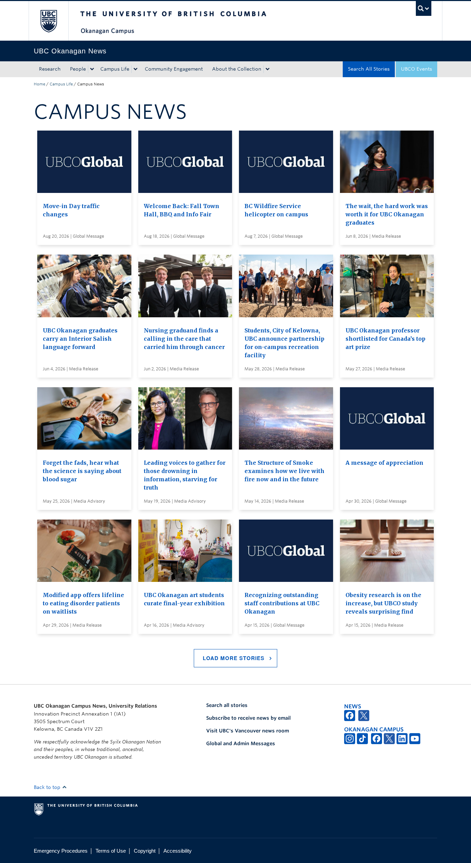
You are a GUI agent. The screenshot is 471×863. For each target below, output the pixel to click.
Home (39, 84)
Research (50, 69)
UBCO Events (416, 69)
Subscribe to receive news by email (248, 718)
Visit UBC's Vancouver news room (247, 730)
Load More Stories (233, 658)
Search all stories (227, 705)
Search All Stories (369, 69)
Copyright (145, 851)
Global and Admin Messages (240, 743)
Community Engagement (174, 69)
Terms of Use (111, 851)
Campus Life (114, 69)
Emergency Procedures (61, 851)
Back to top (48, 787)
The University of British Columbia (48, 21)
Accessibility (177, 851)
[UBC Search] (423, 8)
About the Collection (236, 69)
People (78, 69)
